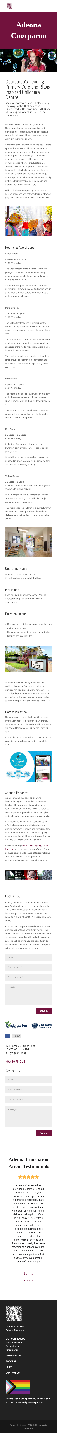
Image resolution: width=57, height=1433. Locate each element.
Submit (44, 1010)
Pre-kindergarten (14, 1346)
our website (28, 845)
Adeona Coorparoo (15, 1330)
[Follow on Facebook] (7, 1036)
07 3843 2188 (18, 1053)
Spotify (38, 845)
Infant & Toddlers (14, 1342)
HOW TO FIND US (15, 1061)
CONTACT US (13, 1373)
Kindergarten (12, 1350)
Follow (16, 1036)
